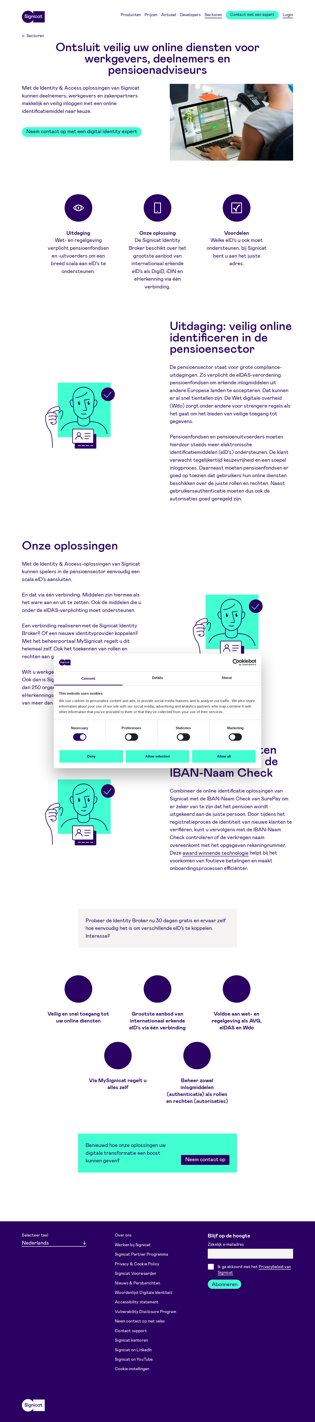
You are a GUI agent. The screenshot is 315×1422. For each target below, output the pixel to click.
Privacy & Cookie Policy (137, 1263)
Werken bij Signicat (133, 1244)
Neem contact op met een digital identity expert (81, 131)
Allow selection (157, 756)
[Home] (33, 15)
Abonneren (225, 1284)
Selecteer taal (35, 1235)
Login (288, 14)
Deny (91, 756)
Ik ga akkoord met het (254, 1269)
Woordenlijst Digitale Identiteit (143, 1292)
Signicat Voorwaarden (135, 1273)
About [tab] (227, 678)
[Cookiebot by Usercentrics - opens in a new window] (236, 662)
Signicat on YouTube (134, 1359)
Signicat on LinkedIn (133, 1349)
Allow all (224, 756)
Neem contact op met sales (140, 1321)
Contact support (131, 1330)
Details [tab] (157, 678)
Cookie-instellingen (132, 1368)
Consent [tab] (88, 678)
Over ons (123, 1235)
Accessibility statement (136, 1301)
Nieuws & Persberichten (137, 1282)
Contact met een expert (252, 14)
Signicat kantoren (131, 1340)
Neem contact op (205, 1159)
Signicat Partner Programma (141, 1254)
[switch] (131, 737)
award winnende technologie (216, 852)
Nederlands (35, 1243)
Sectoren (213, 14)
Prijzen (151, 14)
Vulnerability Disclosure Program (145, 1311)
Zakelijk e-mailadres (226, 1244)
